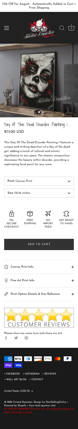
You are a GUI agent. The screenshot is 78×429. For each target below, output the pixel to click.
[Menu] (6, 28)
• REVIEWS (49, 374)
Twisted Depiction (22, 402)
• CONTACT (36, 379)
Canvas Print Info (21, 266)
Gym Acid (34, 405)
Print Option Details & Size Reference (35, 294)
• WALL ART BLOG (15, 379)
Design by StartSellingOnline (50, 402)
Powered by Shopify (15, 405)
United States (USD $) (17, 391)
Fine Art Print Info (22, 280)
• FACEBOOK (12, 374)
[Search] (62, 28)
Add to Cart (39, 244)
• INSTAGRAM (31, 374)
